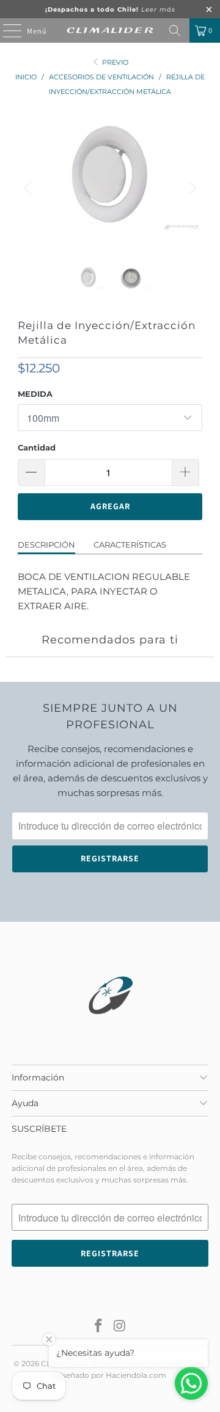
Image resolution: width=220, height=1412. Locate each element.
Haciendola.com (136, 1375)
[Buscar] (174, 30)
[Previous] (29, 187)
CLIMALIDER (65, 1363)
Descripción (46, 544)
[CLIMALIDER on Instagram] (120, 1327)
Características (130, 544)
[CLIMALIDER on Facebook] (99, 1327)
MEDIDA (35, 394)
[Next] (190, 187)
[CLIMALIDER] (110, 30)
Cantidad (37, 447)
